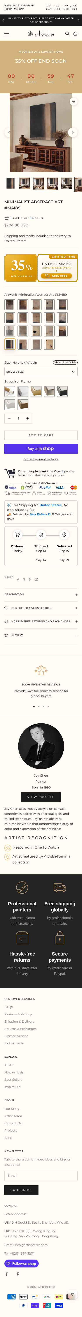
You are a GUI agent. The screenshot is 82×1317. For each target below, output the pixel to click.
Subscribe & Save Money (41, 711)
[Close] (74, 594)
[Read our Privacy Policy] (69, 697)
